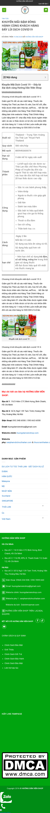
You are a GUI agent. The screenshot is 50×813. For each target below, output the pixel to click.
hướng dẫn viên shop (34, 37)
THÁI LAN (6, 507)
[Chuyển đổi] (43, 505)
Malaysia (6, 481)
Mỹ (3, 486)
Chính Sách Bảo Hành (14, 658)
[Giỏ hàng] (46, 10)
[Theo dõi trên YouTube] (4, 627)
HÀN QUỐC (7, 476)
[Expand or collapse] (45, 77)
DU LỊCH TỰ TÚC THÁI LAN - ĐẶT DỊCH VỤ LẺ (23, 466)
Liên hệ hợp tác (11, 668)
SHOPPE (6, 614)
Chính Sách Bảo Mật (13, 663)
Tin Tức (5, 18)
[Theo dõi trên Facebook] (38, 621)
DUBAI (5, 471)
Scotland (6, 496)
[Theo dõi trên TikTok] (42, 621)
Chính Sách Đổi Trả (13, 654)
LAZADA (38, 611)
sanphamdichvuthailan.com (19, 442)
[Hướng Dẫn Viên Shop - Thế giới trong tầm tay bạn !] (25, 10)
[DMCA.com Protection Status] (25, 765)
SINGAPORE (7, 501)
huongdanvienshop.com (28, 433)
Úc (3, 513)
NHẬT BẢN (7, 491)
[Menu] (4, 10)
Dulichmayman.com (30, 604)
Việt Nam (6, 519)
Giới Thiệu (9, 649)
